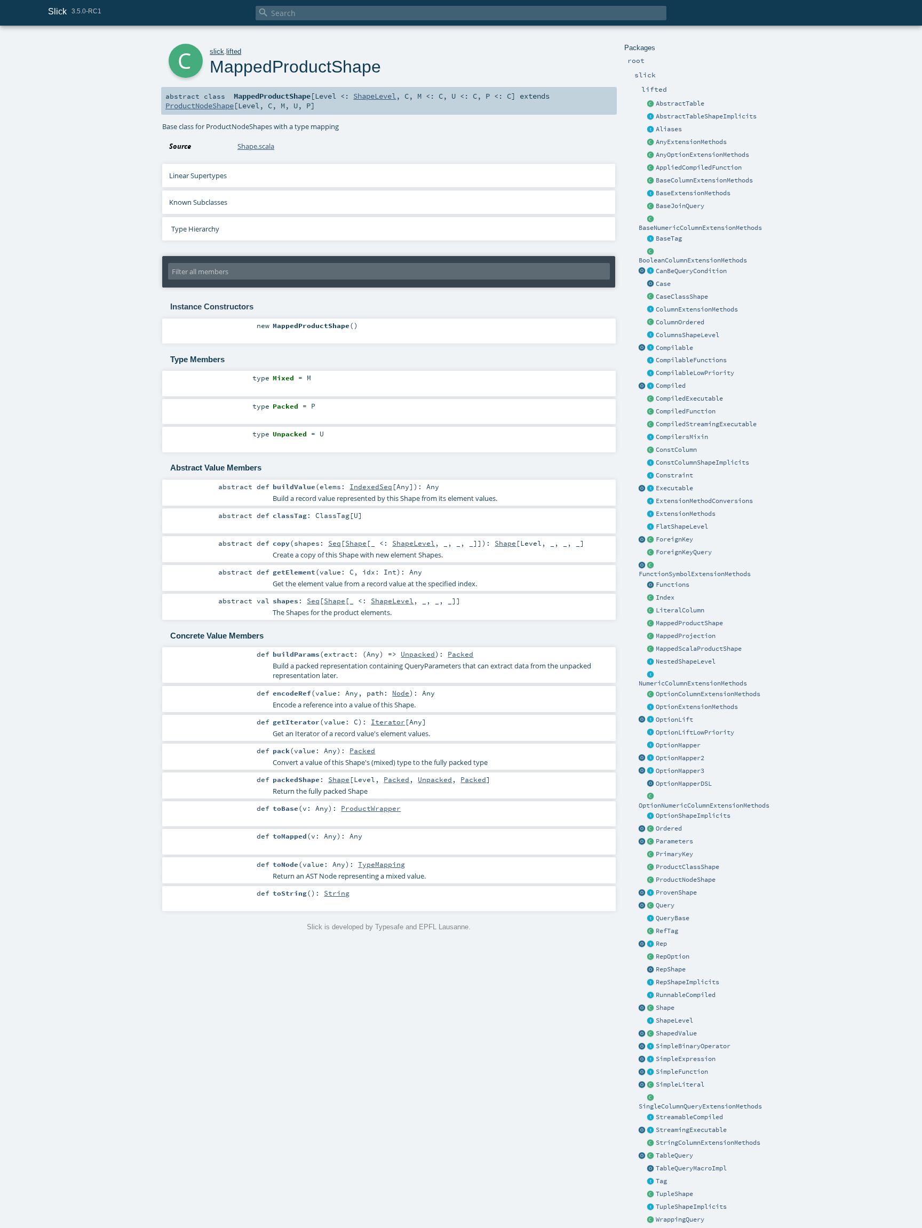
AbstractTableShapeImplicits (706, 116)
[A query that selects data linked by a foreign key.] (651, 552)
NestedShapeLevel (686, 661)
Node (400, 693)
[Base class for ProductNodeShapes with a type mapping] (651, 623)
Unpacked (418, 654)
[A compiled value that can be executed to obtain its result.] (651, 995)
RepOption (672, 956)
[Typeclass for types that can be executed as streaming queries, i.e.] (651, 1130)
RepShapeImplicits (687, 982)
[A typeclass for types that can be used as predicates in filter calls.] (651, 271)
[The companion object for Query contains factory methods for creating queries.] (642, 906)
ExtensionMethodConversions (704, 501)
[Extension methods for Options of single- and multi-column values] (651, 155)
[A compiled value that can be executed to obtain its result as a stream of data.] (651, 1117)
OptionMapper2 (680, 758)
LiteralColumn (680, 610)
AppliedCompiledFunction (699, 167)
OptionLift (674, 719)
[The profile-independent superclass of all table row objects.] (651, 104)
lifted (233, 51)
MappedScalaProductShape (699, 648)
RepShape (671, 969)
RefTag (667, 931)
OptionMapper (678, 745)
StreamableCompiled (689, 1117)
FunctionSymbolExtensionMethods (695, 574)
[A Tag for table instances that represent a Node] (651, 931)
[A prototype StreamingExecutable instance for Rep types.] (642, 1130)
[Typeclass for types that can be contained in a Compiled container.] (651, 348)
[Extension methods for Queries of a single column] (651, 1098)
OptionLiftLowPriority (695, 732)
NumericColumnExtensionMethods (693, 683)
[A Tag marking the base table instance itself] (651, 239)
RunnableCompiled (686, 995)
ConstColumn (676, 449)
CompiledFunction (686, 411)
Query (665, 905)
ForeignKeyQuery (684, 552)
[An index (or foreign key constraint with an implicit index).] (651, 598)
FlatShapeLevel (682, 526)
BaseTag (669, 238)
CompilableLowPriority (695, 373)
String (336, 893)
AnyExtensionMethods (691, 142)
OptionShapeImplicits (693, 815)
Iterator (388, 721)
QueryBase (672, 918)
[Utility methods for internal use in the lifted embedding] (651, 565)
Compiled (671, 385)
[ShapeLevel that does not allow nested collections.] (651, 527)
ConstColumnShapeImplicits (702, 462)
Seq (334, 543)
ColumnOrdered (680, 322)
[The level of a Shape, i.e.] (651, 1021)
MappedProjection (686, 636)
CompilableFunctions (691, 360)
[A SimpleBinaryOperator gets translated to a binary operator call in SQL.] (651, 1046)
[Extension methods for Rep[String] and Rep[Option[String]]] (651, 1143)
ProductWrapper (371, 808)
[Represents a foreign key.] (651, 540)
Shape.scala (255, 146)
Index (665, 597)
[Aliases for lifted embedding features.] (651, 129)
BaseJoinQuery (680, 206)
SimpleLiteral (680, 1084)
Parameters (674, 841)
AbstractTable (680, 103)
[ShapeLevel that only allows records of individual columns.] (651, 335)
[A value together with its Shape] (651, 1034)
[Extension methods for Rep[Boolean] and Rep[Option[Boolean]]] (651, 252)
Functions (672, 584)
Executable (674, 488)
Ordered (669, 828)
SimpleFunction (682, 1071)
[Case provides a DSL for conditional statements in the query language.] (651, 284)
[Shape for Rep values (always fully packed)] (651, 970)
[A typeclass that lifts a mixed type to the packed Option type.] (651, 720)
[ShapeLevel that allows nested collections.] (651, 662)
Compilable (674, 348)
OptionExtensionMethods (697, 707)
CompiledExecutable (689, 398)
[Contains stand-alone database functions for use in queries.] (651, 585)
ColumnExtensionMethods (697, 309)
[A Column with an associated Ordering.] (651, 322)
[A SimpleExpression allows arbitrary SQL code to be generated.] (651, 1059)
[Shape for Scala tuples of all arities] (651, 1194)
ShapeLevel (674, 1020)
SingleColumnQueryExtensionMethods (700, 1106)
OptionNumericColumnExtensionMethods (704, 805)
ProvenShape (676, 892)
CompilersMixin (682, 437)
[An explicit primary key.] (651, 854)
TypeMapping (381, 864)
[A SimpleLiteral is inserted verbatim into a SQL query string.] (651, 1085)
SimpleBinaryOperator (693, 1046)
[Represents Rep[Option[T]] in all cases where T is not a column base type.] (651, 957)
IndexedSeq (370, 486)
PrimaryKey (674, 854)
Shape (665, 1007)
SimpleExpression (686, 1059)
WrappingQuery (680, 1219)
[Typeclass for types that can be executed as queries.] (651, 488)
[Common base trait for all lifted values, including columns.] (651, 944)
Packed (460, 654)
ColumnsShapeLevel (687, 335)
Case (663, 284)
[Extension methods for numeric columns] (651, 675)
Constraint (674, 475)
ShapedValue (676, 1033)
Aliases (669, 129)
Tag (661, 1181)
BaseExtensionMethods (693, 193)
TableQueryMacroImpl (691, 1168)
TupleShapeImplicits (691, 1206)
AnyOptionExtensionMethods (702, 154)
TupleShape (674, 1194)
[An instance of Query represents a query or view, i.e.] (651, 906)
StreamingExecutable (691, 1130)
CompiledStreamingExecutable (706, 424)
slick (217, 51)
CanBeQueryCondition (691, 271)
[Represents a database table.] (651, 1156)
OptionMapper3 (680, 771)
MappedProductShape (689, 623)
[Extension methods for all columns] (651, 310)
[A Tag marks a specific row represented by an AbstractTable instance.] (651, 1181)
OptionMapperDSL (684, 783)
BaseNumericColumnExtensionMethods (700, 228)
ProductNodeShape (686, 879)
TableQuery (674, 1155)
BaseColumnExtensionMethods (704, 180)
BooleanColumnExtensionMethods (693, 260)
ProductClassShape (687, 867)
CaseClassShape (682, 296)
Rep (661, 943)
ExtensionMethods (686, 513)
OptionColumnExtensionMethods (708, 694)
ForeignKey (674, 539)
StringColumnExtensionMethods (708, 1142)
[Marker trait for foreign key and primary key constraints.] (651, 476)
